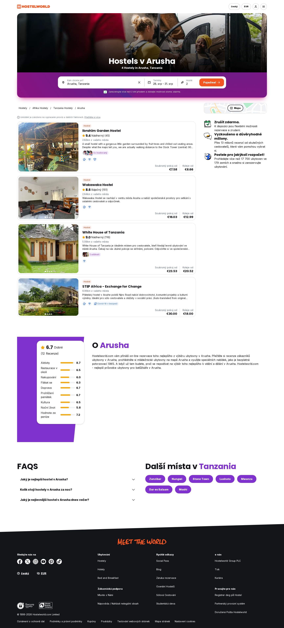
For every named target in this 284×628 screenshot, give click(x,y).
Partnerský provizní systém (230, 603)
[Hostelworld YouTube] (43, 561)
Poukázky (106, 621)
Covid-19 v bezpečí (107, 303)
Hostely (102, 560)
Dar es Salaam (158, 489)
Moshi (183, 489)
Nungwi (177, 479)
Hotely (101, 569)
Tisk (217, 569)
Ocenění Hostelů (165, 586)
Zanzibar (155, 479)
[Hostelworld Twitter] (27, 561)
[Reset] (139, 82)
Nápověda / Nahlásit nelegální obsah (118, 603)
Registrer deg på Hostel (228, 595)
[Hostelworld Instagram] (35, 561)
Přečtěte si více (92, 117)
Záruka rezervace (166, 578)
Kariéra (219, 578)
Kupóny (91, 621)
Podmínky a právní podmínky (66, 621)
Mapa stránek (162, 621)
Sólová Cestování (166, 595)
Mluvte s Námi (105, 595)
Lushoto (225, 479)
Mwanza (246, 479)
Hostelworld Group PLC (228, 560)
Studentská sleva (165, 603)
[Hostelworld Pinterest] (51, 561)
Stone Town (201, 479)
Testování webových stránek (133, 621)
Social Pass (162, 560)
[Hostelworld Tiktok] (59, 561)
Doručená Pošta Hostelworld (231, 612)
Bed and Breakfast (108, 578)
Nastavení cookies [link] (185, 621)
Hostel (87, 126)
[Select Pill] (255, 6)
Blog (158, 569)
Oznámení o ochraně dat (31, 621)
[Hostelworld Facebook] (19, 561)
